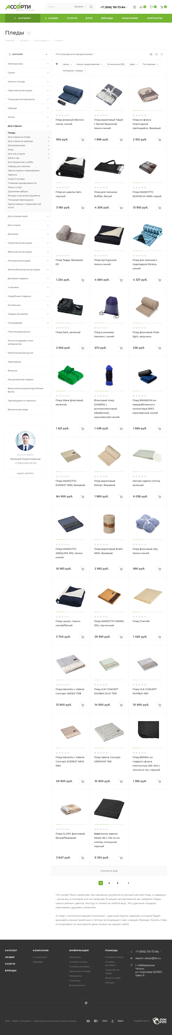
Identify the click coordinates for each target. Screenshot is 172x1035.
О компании (40, 957)
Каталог (11, 950)
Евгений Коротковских (25, 459)
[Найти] (91, 6)
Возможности (77, 985)
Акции (10, 957)
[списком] (156, 54)
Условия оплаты (78, 961)
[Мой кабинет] (134, 7)
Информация (79, 950)
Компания (41, 950)
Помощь (111, 950)
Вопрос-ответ (113, 978)
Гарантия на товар (79, 971)
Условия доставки (79, 966)
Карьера (38, 961)
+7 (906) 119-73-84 (112, 7)
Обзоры (109, 982)
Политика (74, 980)
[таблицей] (161, 54)
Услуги (10, 963)
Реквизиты (75, 976)
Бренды (10, 970)
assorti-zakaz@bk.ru (148, 958)
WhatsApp (86, 1003)
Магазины (75, 957)
